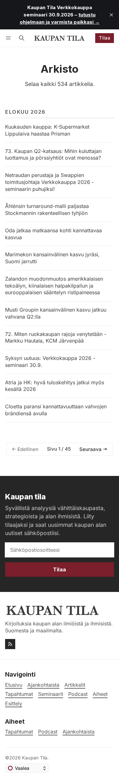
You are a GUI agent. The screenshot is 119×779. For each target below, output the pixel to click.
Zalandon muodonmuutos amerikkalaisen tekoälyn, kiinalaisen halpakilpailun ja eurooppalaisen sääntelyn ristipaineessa (54, 286)
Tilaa (104, 37)
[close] (111, 15)
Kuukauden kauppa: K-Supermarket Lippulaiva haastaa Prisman (47, 130)
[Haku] (21, 38)
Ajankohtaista (79, 732)
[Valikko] (9, 38)
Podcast (47, 732)
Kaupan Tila (34, 757)
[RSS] (10, 644)
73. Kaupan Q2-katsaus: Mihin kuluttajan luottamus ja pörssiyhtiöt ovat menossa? (53, 154)
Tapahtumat (19, 732)
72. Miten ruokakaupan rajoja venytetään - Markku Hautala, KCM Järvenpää (55, 337)
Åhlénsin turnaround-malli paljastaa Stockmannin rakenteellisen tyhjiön (47, 209)
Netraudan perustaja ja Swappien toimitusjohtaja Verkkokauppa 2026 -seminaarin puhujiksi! (49, 182)
